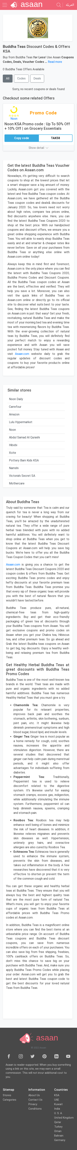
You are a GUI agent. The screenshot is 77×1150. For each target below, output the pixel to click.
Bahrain (58, 1135)
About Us (34, 1095)
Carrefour (15, 407)
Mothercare (16, 483)
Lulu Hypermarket (20, 422)
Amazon (14, 414)
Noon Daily (16, 399)
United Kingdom (64, 1117)
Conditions (35, 1108)
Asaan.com (13, 564)
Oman (57, 1131)
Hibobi (13, 445)
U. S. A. (58, 1113)
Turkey (58, 1126)
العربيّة (70, 5)
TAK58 (55, 138)
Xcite (12, 453)
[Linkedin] (56, 1056)
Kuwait (58, 1104)
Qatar (57, 1122)
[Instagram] (21, 1056)
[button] (38, 148)
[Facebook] (9, 1056)
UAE (56, 1099)
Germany (59, 1140)
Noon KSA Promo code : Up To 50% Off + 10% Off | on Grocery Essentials (37, 126)
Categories (9, 1099)
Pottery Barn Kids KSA (24, 460)
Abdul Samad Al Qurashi (24, 437)
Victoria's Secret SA (22, 475)
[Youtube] (68, 1056)
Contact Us (35, 1099)
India (57, 1108)
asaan (46, 1037)
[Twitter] (32, 1056)
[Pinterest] (44, 1056)
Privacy (32, 1104)
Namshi (14, 468)
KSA (56, 1095)
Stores (7, 1095)
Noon (12, 430)
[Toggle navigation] (5, 5)
